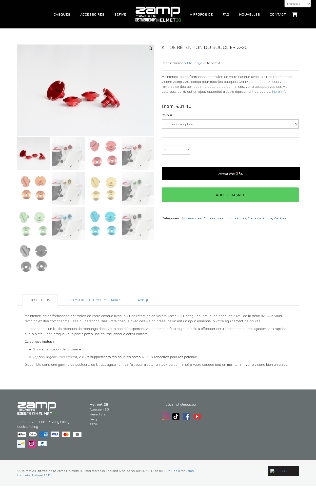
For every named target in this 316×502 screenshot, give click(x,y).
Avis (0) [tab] (144, 300)
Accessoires (92, 14)
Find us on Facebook (186, 416)
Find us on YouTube (197, 416)
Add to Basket (230, 195)
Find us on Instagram (165, 416)
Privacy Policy (59, 421)
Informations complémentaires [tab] (94, 300)
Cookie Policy (27, 426)
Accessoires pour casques (224, 218)
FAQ (226, 14)
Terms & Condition (31, 421)
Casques (62, 14)
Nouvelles (249, 14)
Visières (280, 218)
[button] (150, 48)
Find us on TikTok (175, 416)
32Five (120, 14)
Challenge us (196, 63)
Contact (278, 14)
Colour (167, 115)
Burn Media (171, 471)
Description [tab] (40, 300)
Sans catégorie (260, 218)
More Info (279, 91)
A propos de (201, 14)
